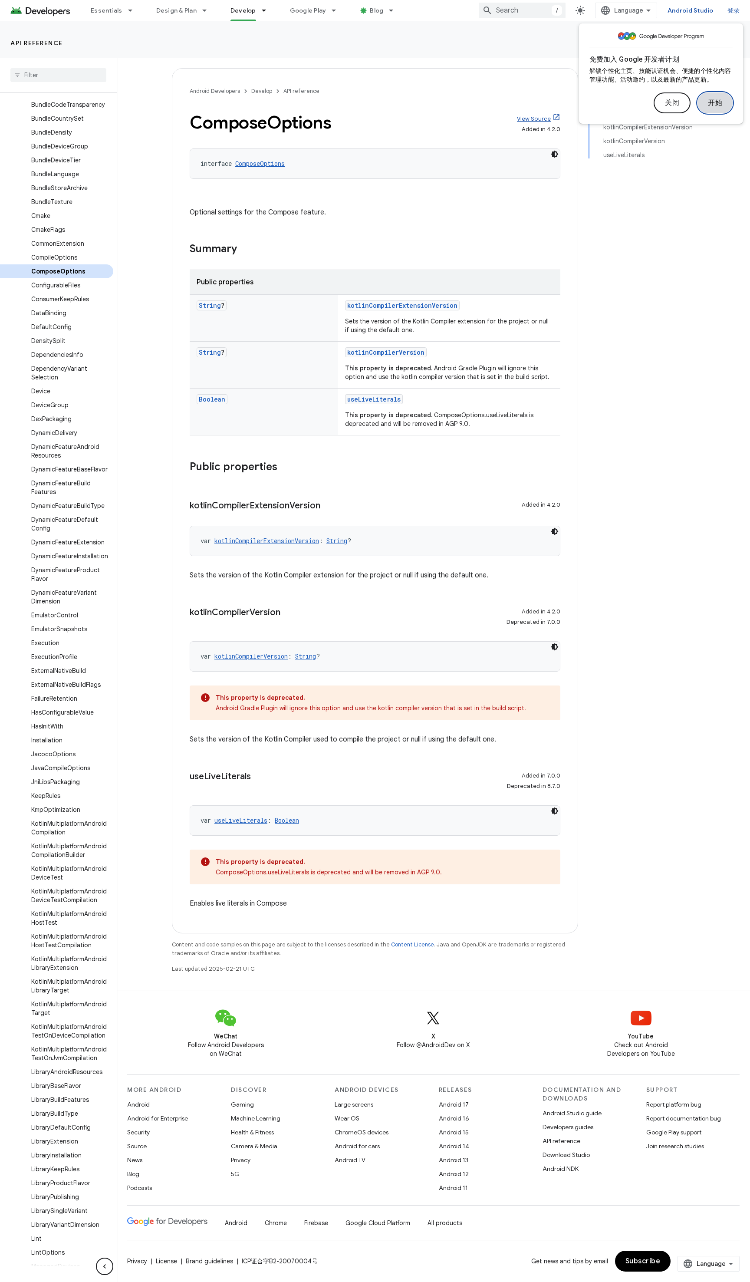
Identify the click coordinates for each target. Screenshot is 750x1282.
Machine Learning (255, 1118)
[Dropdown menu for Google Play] (337, 10)
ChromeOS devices (361, 1132)
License (166, 1261)
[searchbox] (58, 75)
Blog (376, 10)
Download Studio (566, 1155)
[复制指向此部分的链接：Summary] (245, 249)
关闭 (672, 103)
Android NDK (561, 1169)
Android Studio (691, 10)
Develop (243, 10)
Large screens (354, 1104)
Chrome (276, 1223)
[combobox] (522, 10)
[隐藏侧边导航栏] (104, 1266)
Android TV (350, 1160)
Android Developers (215, 91)
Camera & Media (254, 1146)
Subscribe (643, 1261)
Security (138, 1132)
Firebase (316, 1223)
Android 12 (454, 1174)
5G (235, 1174)
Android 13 (453, 1160)
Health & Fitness (252, 1132)
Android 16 (454, 1118)
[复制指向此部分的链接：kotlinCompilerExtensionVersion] (329, 506)
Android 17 (454, 1104)
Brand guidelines (209, 1261)
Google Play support (673, 1132)
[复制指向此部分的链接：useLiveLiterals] (259, 777)
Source (137, 1146)
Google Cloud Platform (377, 1223)
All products (445, 1223)
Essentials (106, 10)
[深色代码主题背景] (554, 154)
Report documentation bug (683, 1118)
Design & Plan (176, 10)
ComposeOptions (260, 163)
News (134, 1160)
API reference (36, 43)
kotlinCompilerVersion (385, 352)
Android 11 (453, 1188)
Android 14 (454, 1146)
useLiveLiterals (374, 399)
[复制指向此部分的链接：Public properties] (286, 467)
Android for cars (357, 1146)
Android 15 (454, 1132)
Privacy (240, 1160)
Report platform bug (673, 1104)
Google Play (308, 10)
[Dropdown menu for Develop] (268, 10)
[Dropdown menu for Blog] (395, 10)
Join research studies (675, 1146)
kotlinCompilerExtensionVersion (402, 305)
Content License (412, 944)
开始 (715, 103)
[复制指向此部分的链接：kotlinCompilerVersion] (289, 613)
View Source (534, 118)
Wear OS (347, 1118)
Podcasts (139, 1188)
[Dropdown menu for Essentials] (134, 10)
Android (138, 1104)
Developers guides (568, 1127)
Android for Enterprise (157, 1118)
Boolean (212, 399)
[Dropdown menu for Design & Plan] (208, 10)
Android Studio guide (572, 1113)
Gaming (242, 1104)
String (210, 305)
